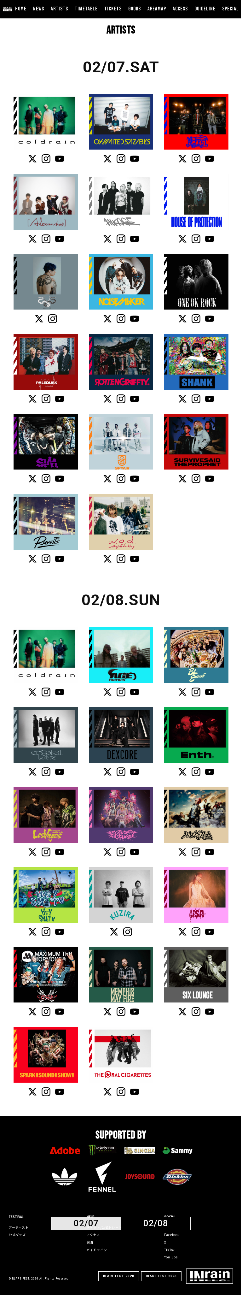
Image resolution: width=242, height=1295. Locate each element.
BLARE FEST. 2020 (118, 1276)
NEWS (38, 9)
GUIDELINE (205, 9)
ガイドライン (97, 1250)
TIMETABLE (86, 9)
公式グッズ (17, 1235)
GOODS (134, 9)
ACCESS (180, 9)
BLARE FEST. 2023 (161, 1276)
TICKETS (113, 9)
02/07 (86, 1223)
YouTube (171, 1257)
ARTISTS (59, 9)
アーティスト (19, 1227)
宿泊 (90, 1242)
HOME (20, 9)
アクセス (93, 1235)
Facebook (172, 1235)
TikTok (169, 1250)
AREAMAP (156, 9)
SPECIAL (230, 9)
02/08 (155, 1223)
